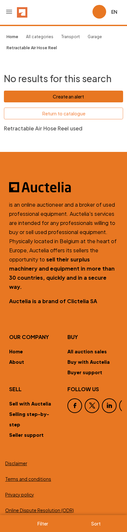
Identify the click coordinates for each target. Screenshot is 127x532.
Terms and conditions (28, 479)
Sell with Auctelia (30, 403)
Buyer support (84, 372)
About (16, 362)
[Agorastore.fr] (63, 187)
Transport (70, 36)
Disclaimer (16, 463)
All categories (39, 36)
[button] (9, 12)
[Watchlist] (84, 12)
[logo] (22, 12)
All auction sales (87, 351)
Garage (95, 36)
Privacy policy (19, 494)
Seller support (26, 435)
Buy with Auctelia (88, 362)
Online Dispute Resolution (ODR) (39, 510)
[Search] (69, 12)
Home (16, 351)
